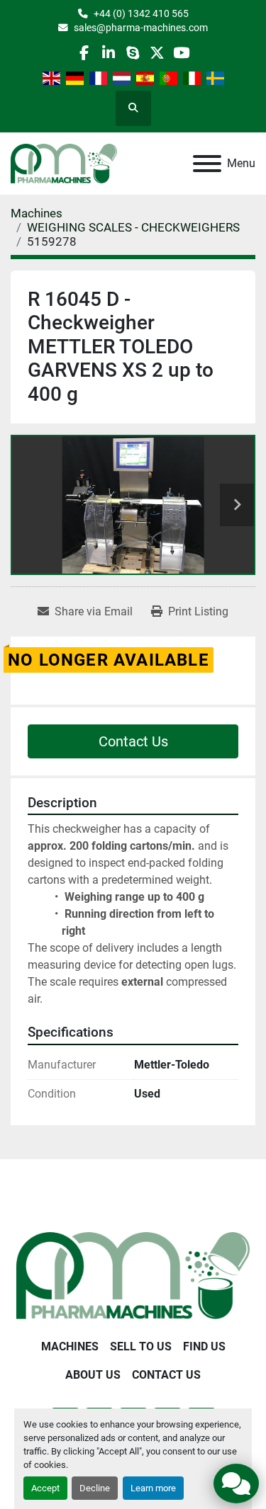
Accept (45, 1488)
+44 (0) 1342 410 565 (141, 13)
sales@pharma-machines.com (141, 27)
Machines (70, 1346)
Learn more (153, 1488)
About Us (93, 1375)
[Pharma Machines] (133, 1275)
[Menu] (207, 163)
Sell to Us (141, 1346)
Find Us (204, 1346)
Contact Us (133, 741)
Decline (94, 1488)
